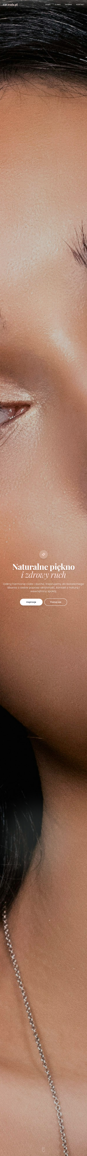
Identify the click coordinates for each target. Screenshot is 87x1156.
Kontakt (80, 4)
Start (48, 4)
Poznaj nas (55, 602)
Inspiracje (31, 602)
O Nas (57, 4)
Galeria (68, 4)
